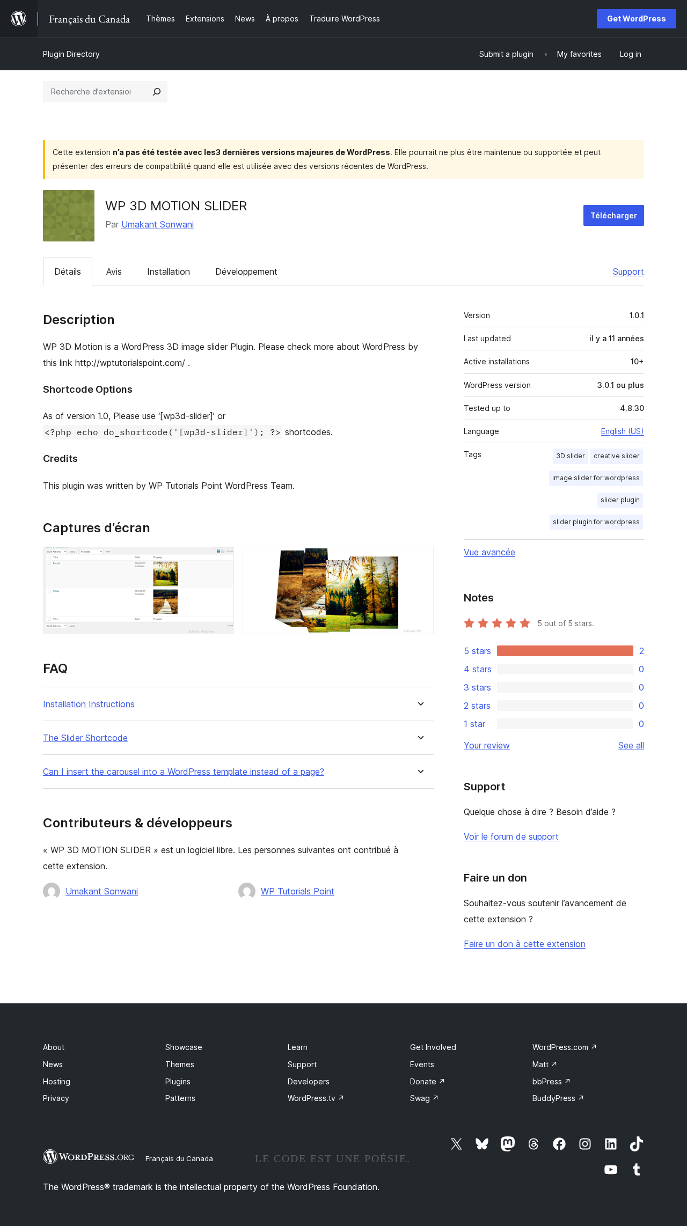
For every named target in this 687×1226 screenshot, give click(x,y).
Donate (427, 1081)
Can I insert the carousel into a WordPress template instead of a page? (183, 772)
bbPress (551, 1081)
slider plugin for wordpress (596, 522)
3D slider (570, 456)
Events (422, 1064)
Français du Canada (179, 1158)
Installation (168, 271)
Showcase (183, 1047)
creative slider (617, 456)
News (53, 1064)
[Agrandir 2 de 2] (419, 561)
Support (628, 271)
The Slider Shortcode (85, 738)
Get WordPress (636, 18)
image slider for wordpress (596, 478)
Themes (179, 1064)
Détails (67, 271)
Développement (246, 271)
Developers (309, 1081)
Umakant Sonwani (157, 224)
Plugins (178, 1081)
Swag (424, 1098)
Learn (298, 1047)
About (53, 1047)
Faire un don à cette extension (525, 943)
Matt (545, 1064)
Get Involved (433, 1047)
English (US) (622, 431)
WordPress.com (564, 1047)
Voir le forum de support (511, 836)
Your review (487, 745)
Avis (114, 271)
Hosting (56, 1081)
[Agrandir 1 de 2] (219, 561)
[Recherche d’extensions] (156, 91)
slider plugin (620, 500)
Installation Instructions (89, 704)
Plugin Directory (71, 53)
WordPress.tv (316, 1098)
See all (631, 745)
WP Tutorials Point (297, 891)
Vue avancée (489, 552)
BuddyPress (558, 1098)
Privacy (56, 1098)
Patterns (180, 1098)
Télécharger (613, 215)
